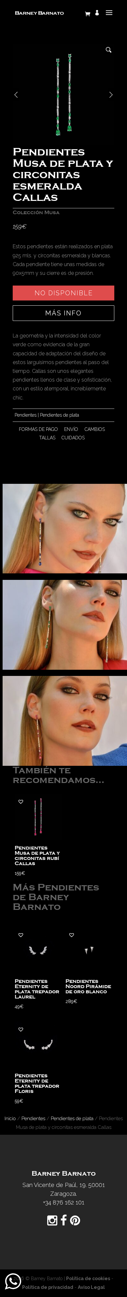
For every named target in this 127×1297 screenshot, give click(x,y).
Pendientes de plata (59, 415)
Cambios (95, 429)
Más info (63, 313)
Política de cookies (88, 1278)
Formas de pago (38, 429)
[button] (21, 801)
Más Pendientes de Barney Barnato (56, 897)
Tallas (47, 437)
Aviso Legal (91, 1287)
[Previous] (16, 94)
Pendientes (25, 415)
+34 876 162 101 (63, 1202)
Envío (71, 429)
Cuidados (73, 437)
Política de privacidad (47, 1287)
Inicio (10, 1118)
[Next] (111, 94)
